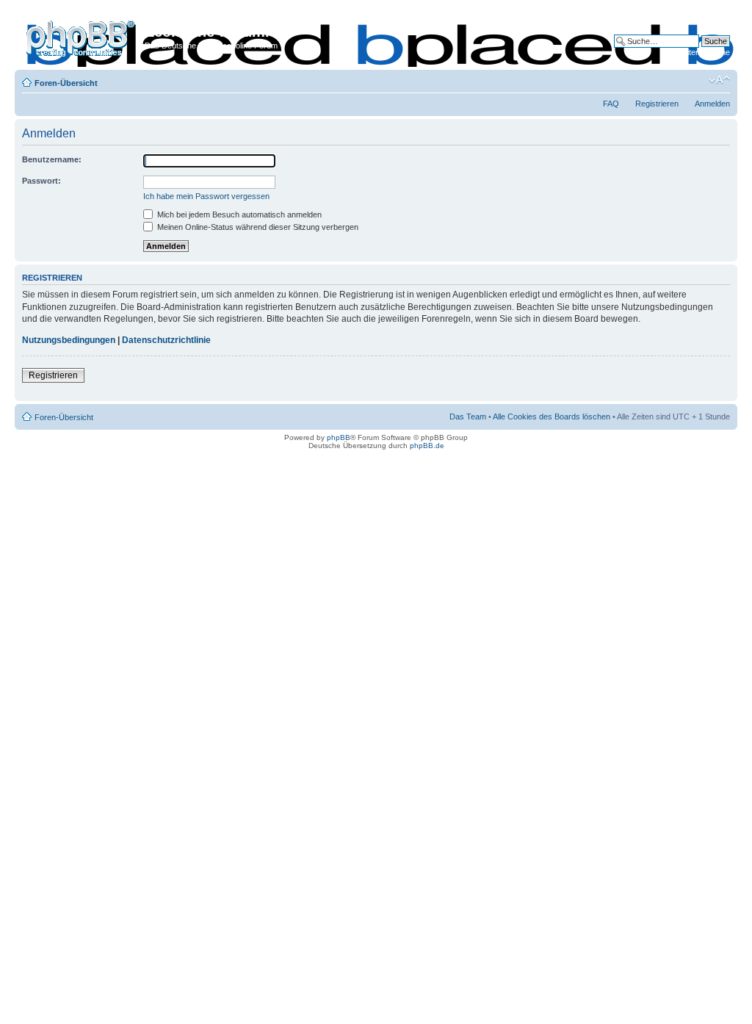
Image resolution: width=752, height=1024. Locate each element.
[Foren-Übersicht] (81, 36)
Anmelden (712, 103)
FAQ (611, 103)
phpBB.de (427, 445)
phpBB (338, 437)
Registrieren (657, 103)
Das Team (467, 416)
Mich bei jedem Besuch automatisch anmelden (238, 214)
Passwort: (41, 180)
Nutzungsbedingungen (68, 340)
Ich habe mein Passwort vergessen (206, 196)
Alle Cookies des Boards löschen (551, 416)
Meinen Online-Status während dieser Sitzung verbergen (256, 227)
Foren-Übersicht (66, 83)
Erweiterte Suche (699, 52)
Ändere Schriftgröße (719, 80)
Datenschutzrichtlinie (166, 340)
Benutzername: (52, 159)
